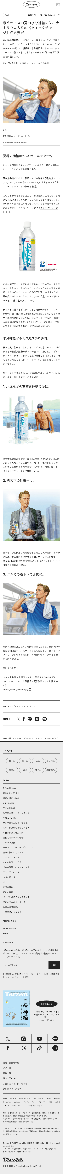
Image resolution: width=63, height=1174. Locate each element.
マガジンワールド (18, 1106)
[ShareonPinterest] (44, 719)
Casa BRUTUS (24, 1099)
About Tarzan (9, 1078)
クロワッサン (38, 1099)
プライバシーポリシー (36, 1106)
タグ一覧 (7, 1068)
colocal (17, 1102)
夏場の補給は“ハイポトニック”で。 (17, 136)
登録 (54, 965)
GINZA (48, 1099)
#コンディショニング (16, 706)
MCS (50, 1102)
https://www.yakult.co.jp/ (15, 689)
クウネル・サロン (29, 1102)
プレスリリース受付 (12, 1089)
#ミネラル (31, 706)
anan (5, 1099)
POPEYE (42, 1102)
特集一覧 (7, 1073)
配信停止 (26, 977)
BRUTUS (13, 1099)
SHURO (6, 1106)
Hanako (57, 1099)
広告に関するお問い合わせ (15, 1083)
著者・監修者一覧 (11, 1062)
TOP (5, 738)
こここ (57, 1102)
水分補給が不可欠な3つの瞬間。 (16, 142)
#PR (4, 706)
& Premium (7, 1102)
